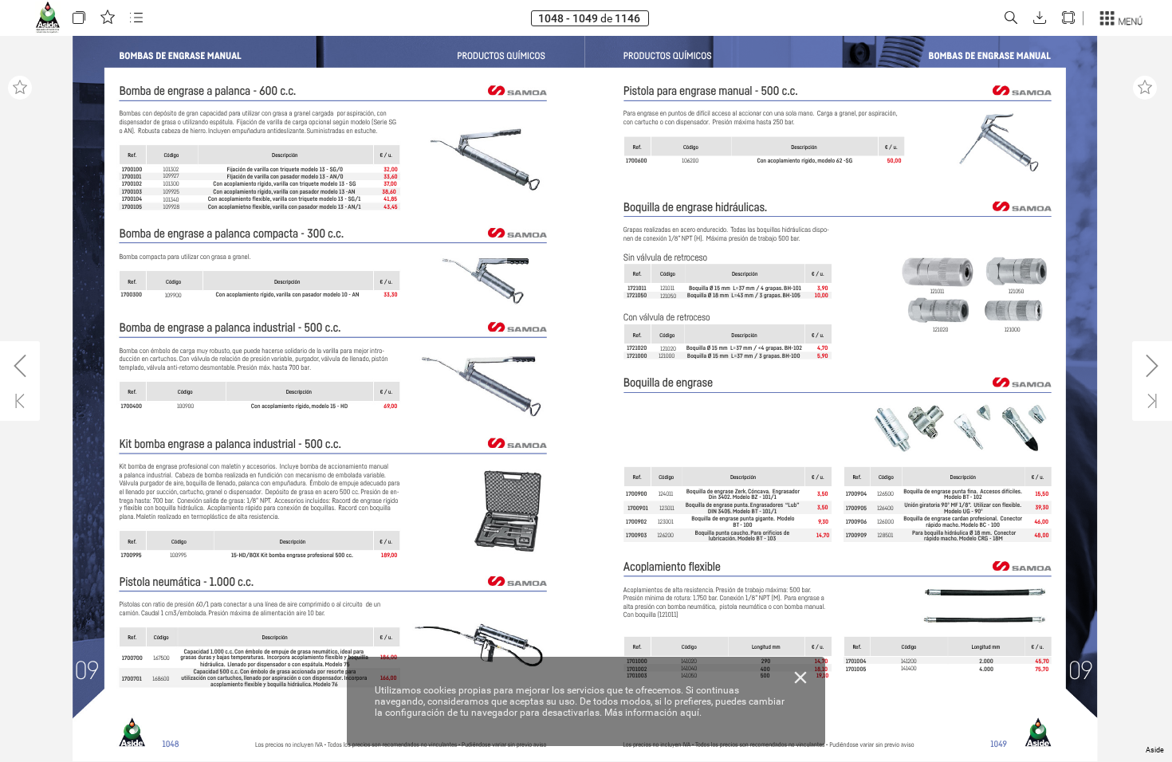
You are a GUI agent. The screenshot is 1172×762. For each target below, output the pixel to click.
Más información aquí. (653, 712)
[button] (79, 18)
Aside (1155, 750)
